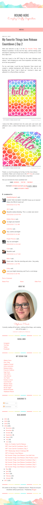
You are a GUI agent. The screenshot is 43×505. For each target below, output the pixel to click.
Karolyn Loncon (8, 380)
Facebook (6, 349)
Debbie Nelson (11, 219)
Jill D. (8, 209)
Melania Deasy (8, 385)
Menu (21, 29)
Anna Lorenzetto (8, 366)
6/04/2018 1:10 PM (13, 264)
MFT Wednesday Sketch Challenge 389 (16, 451)
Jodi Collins (7, 374)
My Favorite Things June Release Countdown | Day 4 (20, 467)
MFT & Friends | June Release (14, 453)
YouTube (6, 345)
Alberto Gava (7, 360)
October (8, 432)
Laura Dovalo (7, 382)
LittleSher (9, 229)
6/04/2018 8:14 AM (13, 234)
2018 (5, 426)
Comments (7, 406)
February (8, 476)
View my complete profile (21, 331)
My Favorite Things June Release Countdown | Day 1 (20, 460)
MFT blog (29, 174)
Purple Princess (11, 239)
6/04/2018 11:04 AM (13, 244)
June (7, 442)
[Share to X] (32, 186)
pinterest (30, 182)
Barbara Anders (8, 368)
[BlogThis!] (30, 186)
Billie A (9, 258)
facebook (16, 182)
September (9, 435)
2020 (5, 421)
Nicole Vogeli (7, 387)
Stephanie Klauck (21, 325)
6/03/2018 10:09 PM (14, 214)
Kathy (8, 268)
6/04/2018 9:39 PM (13, 274)
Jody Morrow (7, 376)
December (9, 428)
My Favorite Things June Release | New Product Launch (21, 457)
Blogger (34, 489)
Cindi (8, 248)
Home (22, 281)
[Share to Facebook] (34, 186)
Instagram (7, 343)
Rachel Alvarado (8, 389)
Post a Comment (7, 278)
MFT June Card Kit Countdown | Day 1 (16, 446)
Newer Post (5, 281)
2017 (5, 480)
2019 (5, 423)
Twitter (6, 347)
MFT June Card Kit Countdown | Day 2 (16, 448)
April (7, 471)
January (8, 478)
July (7, 439)
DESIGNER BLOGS (26, 503)
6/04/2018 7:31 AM (13, 224)
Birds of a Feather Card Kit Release (15, 444)
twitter (23, 182)
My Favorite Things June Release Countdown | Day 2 (20, 462)
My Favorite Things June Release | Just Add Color (19, 455)
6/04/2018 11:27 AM (13, 254)
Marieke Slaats (8, 384)
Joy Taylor (7, 378)
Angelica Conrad (8, 364)
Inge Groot (7, 372)
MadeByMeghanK (12, 197)
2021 (5, 419)
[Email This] (28, 186)
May (7, 469)
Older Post (38, 281)
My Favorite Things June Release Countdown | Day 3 (20, 464)
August (8, 437)
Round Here (21, 15)
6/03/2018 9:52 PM (13, 204)
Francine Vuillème (9, 370)
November (9, 430)
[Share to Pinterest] (36, 186)
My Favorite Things (31, 48)
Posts (6, 403)
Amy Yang (7, 362)
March (7, 473)
